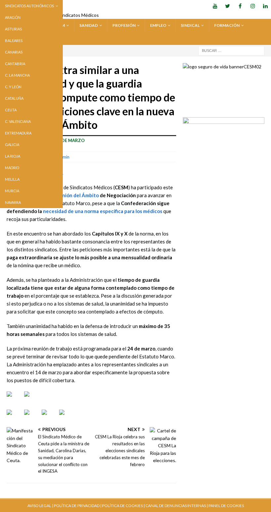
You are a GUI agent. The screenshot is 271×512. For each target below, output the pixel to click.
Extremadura (18, 133)
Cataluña (14, 98)
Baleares (13, 40)
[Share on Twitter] (32, 417)
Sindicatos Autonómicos (29, 6)
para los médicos (142, 211)
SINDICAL (190, 25)
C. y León (13, 87)
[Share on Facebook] (14, 417)
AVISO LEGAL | (40, 505)
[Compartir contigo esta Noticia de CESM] (67, 417)
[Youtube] (215, 6)
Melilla (12, 179)
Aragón (12, 17)
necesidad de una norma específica (83, 211)
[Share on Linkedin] (50, 417)
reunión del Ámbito (76, 195)
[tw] (227, 6)
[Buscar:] (231, 50)
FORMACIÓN (227, 25)
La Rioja (12, 156)
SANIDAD (88, 25)
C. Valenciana (18, 121)
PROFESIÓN (124, 25)
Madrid (12, 167)
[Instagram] (252, 6)
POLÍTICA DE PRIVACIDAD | (77, 505)
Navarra (13, 202)
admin (63, 157)
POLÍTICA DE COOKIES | (123, 505)
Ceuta (11, 110)
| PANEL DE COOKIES (225, 505)
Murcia (12, 191)
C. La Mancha (17, 75)
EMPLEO (158, 25)
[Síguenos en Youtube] (14, 399)
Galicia (12, 144)
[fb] (240, 6)
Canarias (13, 52)
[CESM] (32, 399)
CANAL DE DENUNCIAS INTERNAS (175, 505)
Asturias (13, 29)
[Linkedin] (265, 6)
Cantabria (15, 63)
